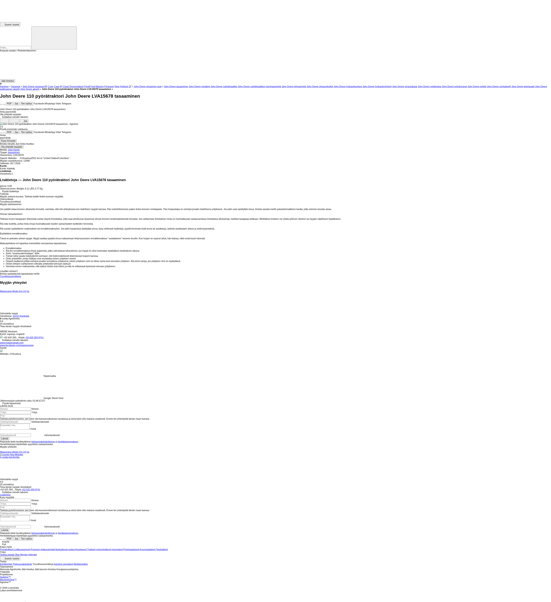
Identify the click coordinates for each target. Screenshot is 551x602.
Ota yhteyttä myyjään (11, 147)
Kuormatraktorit (148, 549)
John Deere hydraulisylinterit (377, 86)
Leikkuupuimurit (22, 549)
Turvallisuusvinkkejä (10, 276)
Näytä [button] (22, 337)
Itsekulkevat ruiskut (65, 549)
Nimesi (35, 409)
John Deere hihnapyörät (294, 86)
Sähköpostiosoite (40, 422)
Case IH (58, 86)
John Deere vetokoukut (429, 86)
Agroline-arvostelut (63, 564)
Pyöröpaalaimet (131, 549)
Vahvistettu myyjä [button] (9, 313)
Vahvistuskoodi (52, 435)
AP (45, 86)
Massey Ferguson (105, 86)
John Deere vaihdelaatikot (224, 86)
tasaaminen (14, 152)
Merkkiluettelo (81, 564)
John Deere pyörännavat (454, 86)
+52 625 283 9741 (34, 337)
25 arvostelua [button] (7, 324)
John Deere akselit (29, 89)
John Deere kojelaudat (522, 86)
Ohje (17, 554)
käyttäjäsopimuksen (68, 441)
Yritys (34, 412)
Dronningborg (76, 86)
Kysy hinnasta (8, 141)
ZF (130, 86)
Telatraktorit (162, 549)
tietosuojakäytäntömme (43, 441)
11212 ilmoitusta (20, 316)
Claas (66, 86)
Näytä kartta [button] (50, 376)
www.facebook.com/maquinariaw (17, 345)
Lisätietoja (5, 495)
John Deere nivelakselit (499, 86)
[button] (275, 65)
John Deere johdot (476, 86)
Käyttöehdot (6, 564)
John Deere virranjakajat (404, 86)
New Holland (121, 86)
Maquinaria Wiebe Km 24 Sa (14, 291)
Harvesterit (117, 549)
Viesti (33, 429)
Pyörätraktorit (7, 549)
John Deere (14, 150)
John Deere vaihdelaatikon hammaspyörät (259, 86)
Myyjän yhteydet (28, 554)
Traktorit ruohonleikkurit (99, 549)
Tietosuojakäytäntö (22, 564)
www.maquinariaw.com (12, 342)
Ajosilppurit (81, 549)
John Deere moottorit (199, 86)
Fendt (87, 86)
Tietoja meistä (7, 554)
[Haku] (54, 37)
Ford (93, 86)
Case (50, 86)
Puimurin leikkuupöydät (43, 549)
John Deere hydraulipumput (348, 86)
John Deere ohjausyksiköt (320, 86)
